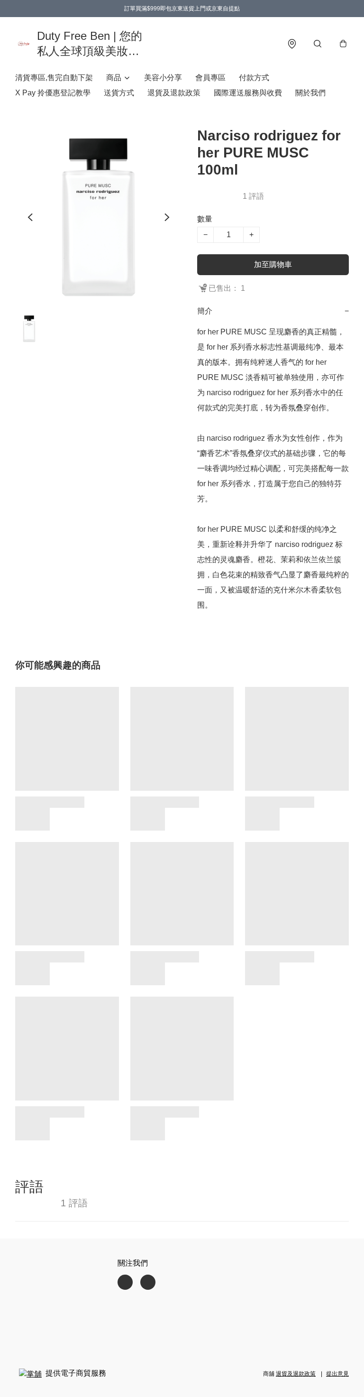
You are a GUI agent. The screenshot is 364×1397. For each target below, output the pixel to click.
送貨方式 (119, 93)
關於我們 (310, 93)
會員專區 (210, 78)
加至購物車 (273, 264)
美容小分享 (163, 78)
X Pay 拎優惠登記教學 (53, 93)
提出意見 (337, 1373)
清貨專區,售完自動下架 (54, 78)
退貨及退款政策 (173, 93)
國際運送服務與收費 (248, 93)
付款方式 (254, 78)
